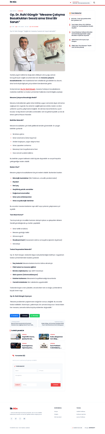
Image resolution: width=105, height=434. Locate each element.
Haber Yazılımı (77, 427)
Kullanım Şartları (81, 414)
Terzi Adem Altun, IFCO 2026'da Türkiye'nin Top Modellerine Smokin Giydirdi (82, 26)
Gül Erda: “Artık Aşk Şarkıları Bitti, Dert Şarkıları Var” (81, 19)
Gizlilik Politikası (81, 411)
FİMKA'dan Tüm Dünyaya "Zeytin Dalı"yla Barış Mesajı (81, 46)
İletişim (56, 414)
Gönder (55, 384)
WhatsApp (35, 315)
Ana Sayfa (13, 11)
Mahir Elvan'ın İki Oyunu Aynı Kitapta (80, 40)
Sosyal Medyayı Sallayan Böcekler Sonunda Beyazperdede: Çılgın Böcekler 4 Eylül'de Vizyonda (82, 33)
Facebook (15, 315)
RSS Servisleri (57, 417)
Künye (56, 411)
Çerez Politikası (81, 417)
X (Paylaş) (25, 315)
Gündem (20, 11)
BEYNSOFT (92, 428)
